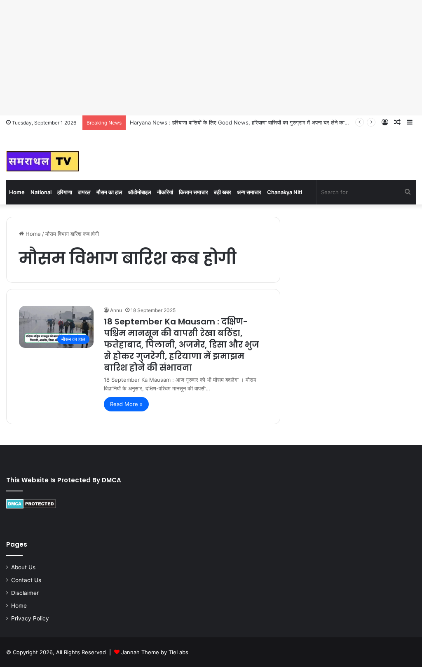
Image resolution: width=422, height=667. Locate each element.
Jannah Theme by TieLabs (154, 652)
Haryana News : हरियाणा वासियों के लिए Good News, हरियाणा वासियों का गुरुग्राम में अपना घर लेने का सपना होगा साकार (255, 122)
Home (17, 192)
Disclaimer (25, 592)
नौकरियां (165, 192)
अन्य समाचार (249, 192)
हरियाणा (64, 192)
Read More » (126, 404)
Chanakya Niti (284, 192)
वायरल (84, 192)
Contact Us (26, 580)
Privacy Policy (30, 618)
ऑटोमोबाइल (139, 192)
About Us (23, 567)
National (41, 192)
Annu (116, 310)
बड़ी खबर (222, 192)
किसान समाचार (193, 192)
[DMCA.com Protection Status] (31, 506)
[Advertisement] (211, 57)
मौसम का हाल (109, 192)
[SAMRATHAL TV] (42, 161)
